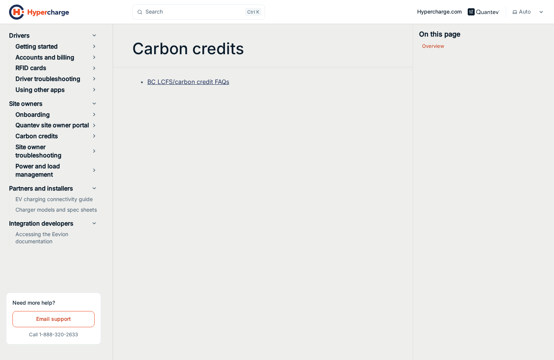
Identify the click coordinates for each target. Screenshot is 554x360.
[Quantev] (483, 11)
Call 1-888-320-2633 (53, 334)
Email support (53, 319)
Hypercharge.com (439, 11)
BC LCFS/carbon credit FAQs (188, 81)
